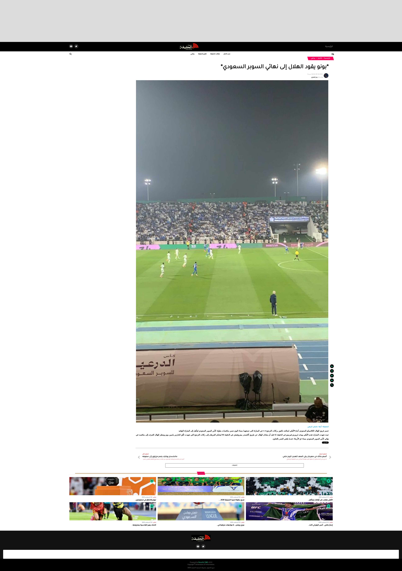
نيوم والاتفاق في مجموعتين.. (145, 500)
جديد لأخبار (227, 54)
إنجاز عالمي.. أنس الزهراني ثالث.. (320, 525)
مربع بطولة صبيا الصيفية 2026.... (231, 500)
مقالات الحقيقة (215, 54)
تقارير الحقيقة (202, 54)
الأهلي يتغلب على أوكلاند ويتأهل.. (320, 500)
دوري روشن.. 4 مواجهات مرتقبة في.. (230, 525)
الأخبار (320, 58)
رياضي (192, 54)
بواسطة (315, 76)
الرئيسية (329, 47)
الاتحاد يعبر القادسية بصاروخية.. (144, 525)
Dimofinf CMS (203, 562)
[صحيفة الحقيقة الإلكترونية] (201, 538)
